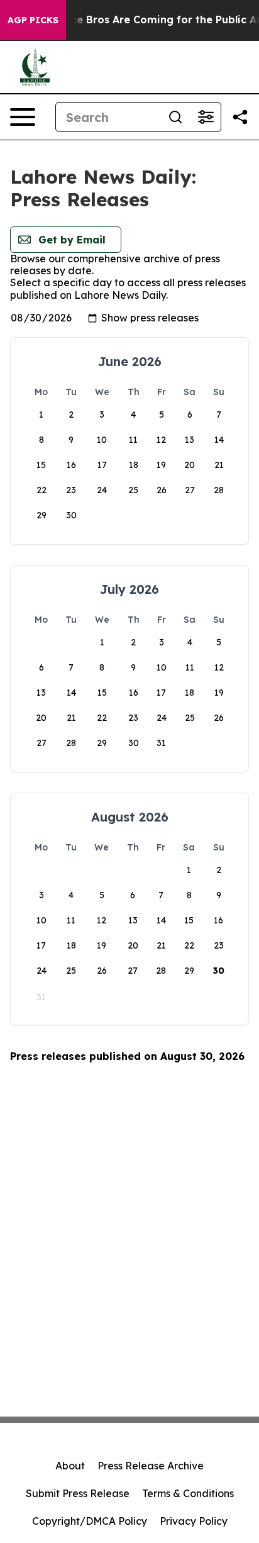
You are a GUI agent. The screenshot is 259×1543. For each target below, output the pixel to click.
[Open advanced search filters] (205, 117)
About (70, 1465)
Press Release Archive (150, 1465)
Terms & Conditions (188, 1493)
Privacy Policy (194, 1521)
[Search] (175, 117)
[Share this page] (240, 117)
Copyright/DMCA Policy (89, 1521)
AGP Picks (33, 20)
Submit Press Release (78, 1493)
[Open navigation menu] (22, 117)
